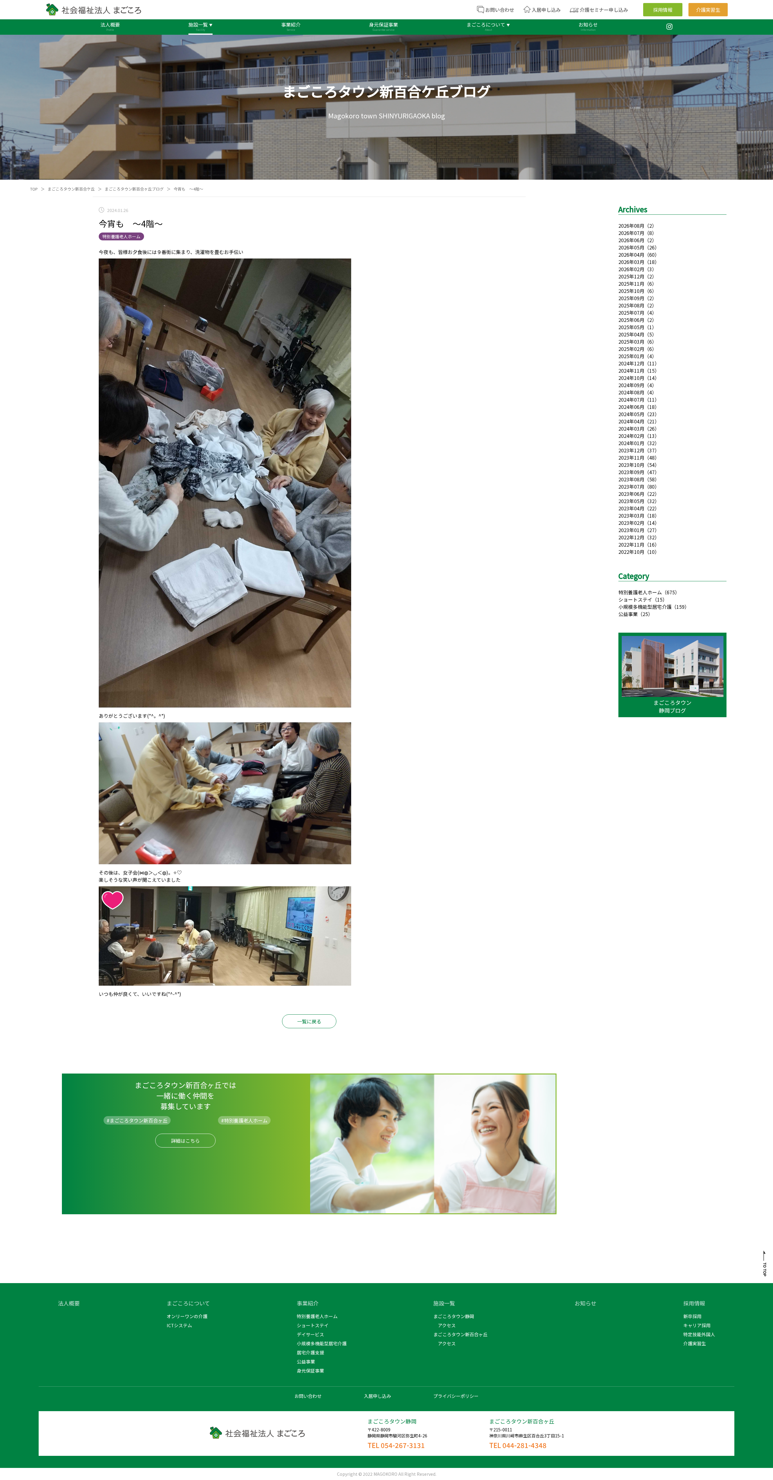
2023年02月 (631, 522)
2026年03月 (631, 261)
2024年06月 (631, 406)
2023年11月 (631, 457)
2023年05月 (631, 501)
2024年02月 (631, 435)
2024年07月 (631, 399)
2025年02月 (631, 348)
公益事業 (628, 614)
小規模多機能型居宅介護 (645, 606)
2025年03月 (631, 341)
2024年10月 (631, 377)
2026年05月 (631, 247)
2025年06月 (631, 319)
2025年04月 (631, 334)
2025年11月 (631, 283)
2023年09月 (631, 472)
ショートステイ (635, 599)
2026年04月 (631, 254)
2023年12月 (631, 450)
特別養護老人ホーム (640, 592)
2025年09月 (631, 298)
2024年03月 (631, 428)
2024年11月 (631, 370)
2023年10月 (631, 464)
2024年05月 (631, 414)
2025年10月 (631, 290)
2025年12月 (631, 276)
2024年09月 (631, 385)
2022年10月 (631, 551)
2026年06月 (631, 240)
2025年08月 (631, 305)
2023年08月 (631, 479)
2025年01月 (631, 356)
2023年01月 (631, 530)
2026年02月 (631, 269)
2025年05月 (631, 327)
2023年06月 (631, 493)
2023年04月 (631, 508)
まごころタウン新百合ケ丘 (71, 189)
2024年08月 (631, 392)
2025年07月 (631, 312)
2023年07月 (631, 486)
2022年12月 (631, 537)
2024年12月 (631, 363)
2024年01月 (631, 443)
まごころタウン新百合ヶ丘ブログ (134, 189)
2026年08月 (631, 225)
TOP (34, 189)
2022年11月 (631, 544)
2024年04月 (631, 421)
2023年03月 (631, 515)
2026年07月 (631, 232)
